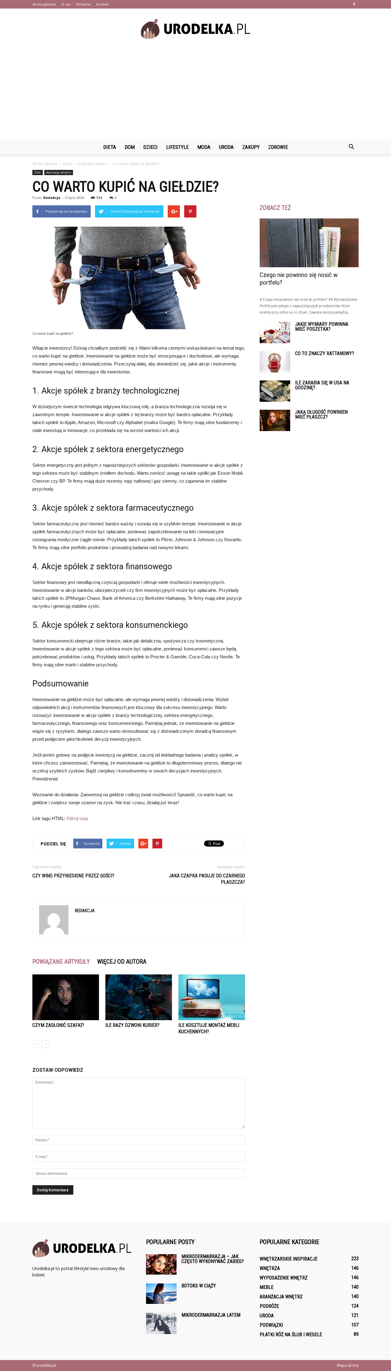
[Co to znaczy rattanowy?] (275, 361)
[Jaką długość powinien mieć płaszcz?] (275, 420)
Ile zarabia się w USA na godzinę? (322, 385)
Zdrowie (278, 147)
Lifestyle (177, 147)
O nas (66, 4)
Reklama (83, 4)
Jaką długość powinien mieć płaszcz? (321, 414)
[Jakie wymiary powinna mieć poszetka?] (275, 332)
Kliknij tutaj (77, 818)
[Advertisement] (195, 94)
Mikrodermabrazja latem (210, 1315)
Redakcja (51, 197)
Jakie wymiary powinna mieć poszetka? (321, 326)
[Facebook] (354, 4)
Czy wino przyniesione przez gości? (73, 876)
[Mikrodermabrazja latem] (161, 1323)
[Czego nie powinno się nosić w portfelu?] (309, 242)
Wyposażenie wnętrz (284, 1278)
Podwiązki (271, 1325)
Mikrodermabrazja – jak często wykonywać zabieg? (212, 1259)
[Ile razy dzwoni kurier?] (138, 997)
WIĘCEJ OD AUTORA (121, 961)
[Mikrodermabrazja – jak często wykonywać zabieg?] (161, 1264)
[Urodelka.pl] (195, 29)
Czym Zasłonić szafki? (58, 1025)
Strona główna (44, 4)
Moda (203, 147)
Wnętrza (270, 1268)
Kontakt (102, 4)
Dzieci (150, 147)
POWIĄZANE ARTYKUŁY (61, 961)
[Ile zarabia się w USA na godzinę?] (275, 391)
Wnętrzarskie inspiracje (288, 1259)
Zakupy (251, 147)
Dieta (109, 147)
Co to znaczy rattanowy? (324, 353)
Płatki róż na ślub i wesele (291, 1334)
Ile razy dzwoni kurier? (132, 1025)
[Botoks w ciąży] (161, 1293)
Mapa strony (348, 1365)
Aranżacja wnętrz (58, 172)
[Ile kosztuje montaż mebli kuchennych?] (211, 997)
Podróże (269, 1306)
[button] (351, 147)
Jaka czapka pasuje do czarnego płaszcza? (207, 879)
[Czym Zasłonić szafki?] (65, 997)
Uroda (226, 147)
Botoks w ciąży (198, 1286)
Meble (266, 1287)
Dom (130, 147)
